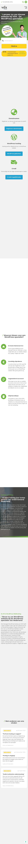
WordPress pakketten (14, 153)
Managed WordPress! (22, 52)
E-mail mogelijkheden (14, 177)
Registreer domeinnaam (14, 128)
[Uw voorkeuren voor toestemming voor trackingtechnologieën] (25, 841)
